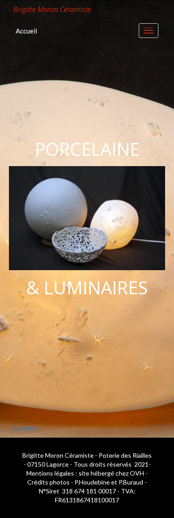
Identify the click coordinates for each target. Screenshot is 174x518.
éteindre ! (26, 428)
